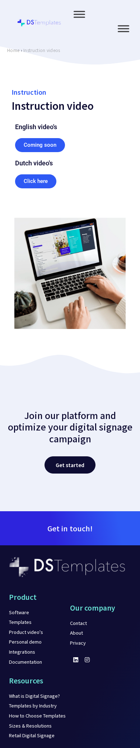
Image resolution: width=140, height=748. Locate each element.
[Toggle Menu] (79, 14)
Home (13, 50)
